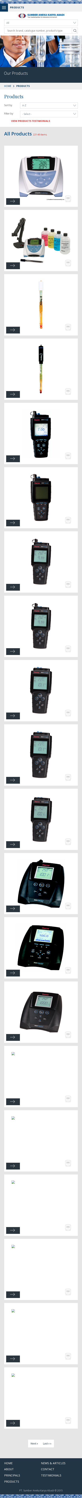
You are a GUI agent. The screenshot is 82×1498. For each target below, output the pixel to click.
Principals (12, 1475)
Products (11, 1481)
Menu (4, 8)
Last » (46, 1443)
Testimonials (51, 1475)
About (9, 1469)
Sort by (8, 105)
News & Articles (53, 1463)
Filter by (8, 113)
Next (33, 1443)
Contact (47, 1469)
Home (7, 86)
